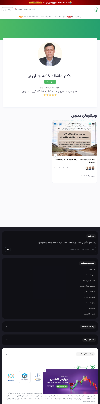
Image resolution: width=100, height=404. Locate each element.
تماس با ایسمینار (89, 314)
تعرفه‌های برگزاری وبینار (87, 286)
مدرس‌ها (92, 308)
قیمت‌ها (32, 9)
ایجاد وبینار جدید (89, 280)
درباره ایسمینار (90, 275)
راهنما (26, 9)
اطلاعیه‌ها (18, 9)
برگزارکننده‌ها (90, 303)
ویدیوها (92, 269)
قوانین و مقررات (89, 297)
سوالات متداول (89, 291)
